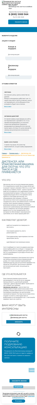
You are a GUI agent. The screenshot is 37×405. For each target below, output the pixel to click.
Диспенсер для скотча (10, 287)
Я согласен (18, 401)
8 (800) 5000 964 (18, 14)
